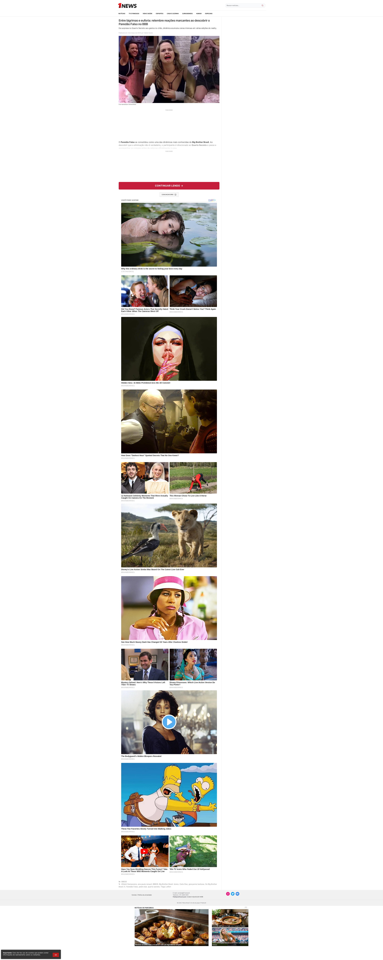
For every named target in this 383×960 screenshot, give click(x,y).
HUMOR (198, 13)
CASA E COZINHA (173, 13)
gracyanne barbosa (196, 884)
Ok (56, 955)
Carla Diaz (184, 884)
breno (176, 884)
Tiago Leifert (166, 887)
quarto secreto (154, 887)
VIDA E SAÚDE (147, 13)
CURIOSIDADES (187, 13)
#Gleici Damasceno (129, 884)
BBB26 (124, 882)
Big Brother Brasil (166, 884)
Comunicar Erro (167, 194)
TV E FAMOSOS (134, 13)
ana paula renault (145, 884)
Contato (134, 895)
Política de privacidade (145, 895)
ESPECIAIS (208, 13)
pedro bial (143, 887)
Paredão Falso (132, 887)
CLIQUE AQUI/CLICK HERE (195, 897)
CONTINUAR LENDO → (169, 185)
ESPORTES (159, 13)
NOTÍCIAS (121, 13)
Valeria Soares (148, 33)
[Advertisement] (169, 125)
